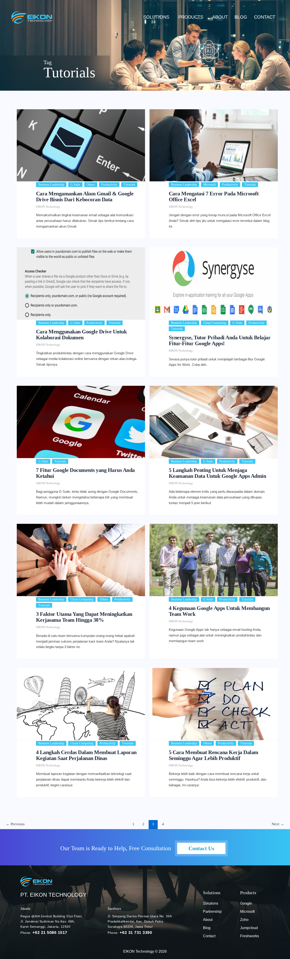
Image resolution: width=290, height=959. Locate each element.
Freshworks (249, 936)
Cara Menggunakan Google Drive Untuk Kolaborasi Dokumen (81, 334)
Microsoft (209, 184)
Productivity (109, 184)
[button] (157, 17)
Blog (206, 928)
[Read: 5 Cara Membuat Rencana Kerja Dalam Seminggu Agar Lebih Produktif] (214, 704)
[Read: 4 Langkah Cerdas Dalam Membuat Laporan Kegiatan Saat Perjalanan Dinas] (81, 704)
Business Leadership (51, 184)
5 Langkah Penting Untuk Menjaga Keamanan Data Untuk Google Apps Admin (217, 473)
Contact (264, 17)
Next (278, 824)
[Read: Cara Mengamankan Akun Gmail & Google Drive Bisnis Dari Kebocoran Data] (81, 145)
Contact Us (201, 848)
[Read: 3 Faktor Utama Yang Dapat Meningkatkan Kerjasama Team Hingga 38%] (81, 560)
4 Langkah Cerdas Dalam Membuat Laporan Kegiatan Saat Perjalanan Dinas (86, 755)
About (220, 17)
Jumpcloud (249, 928)
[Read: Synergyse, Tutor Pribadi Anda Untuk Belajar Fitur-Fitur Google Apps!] (214, 283)
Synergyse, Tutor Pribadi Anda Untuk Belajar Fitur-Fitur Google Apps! (220, 340)
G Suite (75, 184)
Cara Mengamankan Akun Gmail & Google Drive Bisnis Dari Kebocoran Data (85, 196)
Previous (15, 824)
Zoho (244, 920)
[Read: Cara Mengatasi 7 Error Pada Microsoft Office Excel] (214, 145)
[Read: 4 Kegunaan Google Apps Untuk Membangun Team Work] (214, 560)
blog (240, 17)
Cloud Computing (214, 323)
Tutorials (129, 184)
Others (91, 184)
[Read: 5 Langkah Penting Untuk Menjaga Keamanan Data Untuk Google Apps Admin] (214, 422)
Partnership (212, 911)
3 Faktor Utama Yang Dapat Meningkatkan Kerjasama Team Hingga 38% (84, 617)
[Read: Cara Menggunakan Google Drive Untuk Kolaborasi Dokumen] (81, 283)
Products (190, 17)
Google (246, 903)
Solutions (156, 17)
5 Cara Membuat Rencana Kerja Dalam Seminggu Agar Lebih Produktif (213, 755)
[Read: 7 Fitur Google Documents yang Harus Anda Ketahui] (81, 422)
